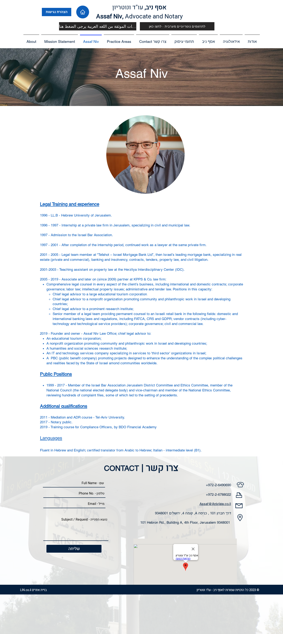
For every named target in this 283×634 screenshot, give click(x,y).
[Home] (82, 12)
